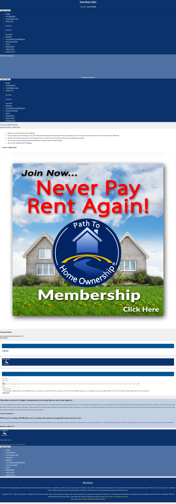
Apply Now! (12, 147)
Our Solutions (12, 41)
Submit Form (6, 393)
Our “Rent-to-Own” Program (22, 143)
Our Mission (10, 85)
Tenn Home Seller (88, 2)
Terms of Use (113, 496)
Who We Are (9, 25)
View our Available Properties (9, 124)
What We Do (9, 30)
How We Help (9, 34)
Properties (10, 46)
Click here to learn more (7, 55)
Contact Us (10, 51)
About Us (9, 21)
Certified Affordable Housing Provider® (93, 499)
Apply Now (5, 350)
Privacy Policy (124, 496)
